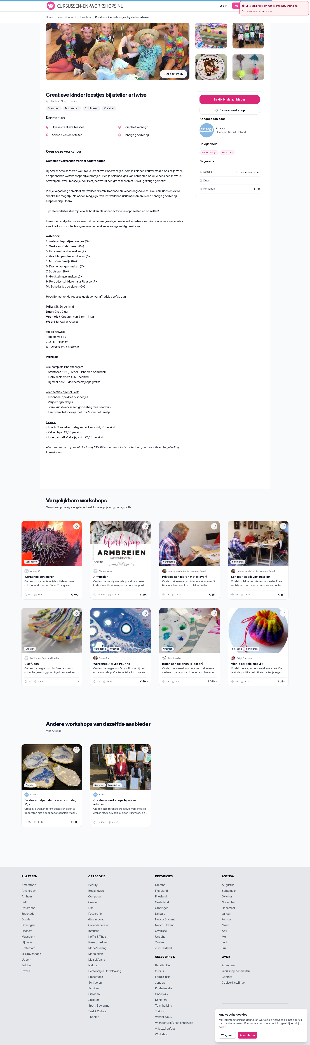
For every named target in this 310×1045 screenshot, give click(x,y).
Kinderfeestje (209, 152)
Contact (227, 977)
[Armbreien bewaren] (145, 526)
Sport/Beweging (98, 1005)
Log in (223, 5)
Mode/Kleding (97, 948)
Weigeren (227, 1035)
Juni (224, 942)
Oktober (227, 896)
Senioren (161, 1000)
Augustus (228, 885)
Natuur (92, 965)
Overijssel (161, 931)
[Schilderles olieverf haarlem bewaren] (283, 526)
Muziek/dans (96, 959)
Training (160, 1011)
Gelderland (162, 902)
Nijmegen (28, 942)
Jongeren (161, 982)
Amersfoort (29, 885)
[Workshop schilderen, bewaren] (76, 526)
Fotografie (95, 913)
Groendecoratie (98, 925)
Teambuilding (163, 1005)
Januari (226, 913)
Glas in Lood (96, 919)
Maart (225, 925)
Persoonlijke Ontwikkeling (104, 971)
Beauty (93, 885)
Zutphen (27, 965)
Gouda (26, 919)
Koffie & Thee (97, 936)
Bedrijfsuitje (162, 965)
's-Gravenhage (31, 954)
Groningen (28, 925)
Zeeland (160, 942)
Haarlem (85, 17)
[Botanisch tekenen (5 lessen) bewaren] (214, 613)
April (224, 931)
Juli (224, 948)
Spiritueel (94, 1000)
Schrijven (94, 988)
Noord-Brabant (165, 919)
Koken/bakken (97, 942)
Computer (94, 896)
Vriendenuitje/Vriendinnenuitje (174, 1023)
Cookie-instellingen (234, 982)
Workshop (227, 152)
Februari (227, 919)
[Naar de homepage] (85, 6)
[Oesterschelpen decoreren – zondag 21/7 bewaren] (76, 750)
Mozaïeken (72, 108)
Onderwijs (161, 994)
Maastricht (28, 936)
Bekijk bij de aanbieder (229, 99)
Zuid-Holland (163, 948)
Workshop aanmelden (236, 971)
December (228, 908)
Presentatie (95, 977)
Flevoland (161, 890)
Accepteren (247, 1035)
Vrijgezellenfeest (165, 1028)
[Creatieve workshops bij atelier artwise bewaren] (145, 750)
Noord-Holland (66, 17)
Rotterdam (28, 948)
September (229, 890)
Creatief (109, 108)
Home (49, 17)
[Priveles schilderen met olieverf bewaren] (214, 526)
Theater (93, 1017)
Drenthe (160, 885)
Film (90, 908)
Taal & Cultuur (97, 1011)
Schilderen (91, 108)
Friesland (161, 896)
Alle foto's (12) (175, 73)
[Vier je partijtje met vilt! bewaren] (283, 613)
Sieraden (53, 108)
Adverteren (229, 965)
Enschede (28, 913)
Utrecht (26, 959)
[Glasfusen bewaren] (76, 613)
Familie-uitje (162, 977)
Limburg (160, 913)
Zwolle (26, 971)
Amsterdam (29, 890)
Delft (25, 902)
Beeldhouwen (97, 890)
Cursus (159, 971)
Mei (224, 936)
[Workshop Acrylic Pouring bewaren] (145, 613)
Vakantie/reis (163, 1017)
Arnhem (27, 896)
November (228, 902)
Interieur (93, 931)
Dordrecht (28, 908)
